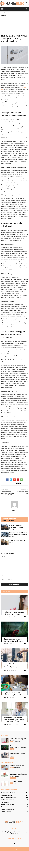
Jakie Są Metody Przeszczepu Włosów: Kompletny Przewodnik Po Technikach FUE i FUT (14, 720)
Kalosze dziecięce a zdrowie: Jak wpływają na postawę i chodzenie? (7, 493)
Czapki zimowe (5, 807)
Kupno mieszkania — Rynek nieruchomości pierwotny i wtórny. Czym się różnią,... (18, 774)
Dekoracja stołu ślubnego (8, 797)
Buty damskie (5, 802)
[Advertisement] (14, 25)
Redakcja (6, 44)
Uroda (11, 783)
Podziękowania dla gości (8, 793)
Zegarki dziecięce (6, 811)
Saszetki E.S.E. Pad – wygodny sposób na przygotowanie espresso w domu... (19, 755)
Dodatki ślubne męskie (7, 804)
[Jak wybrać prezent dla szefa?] (5, 767)
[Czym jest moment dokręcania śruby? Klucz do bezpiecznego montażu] (5, 534)
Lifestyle (11, 749)
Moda (11, 741)
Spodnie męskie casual (7, 809)
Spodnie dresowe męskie (8, 800)
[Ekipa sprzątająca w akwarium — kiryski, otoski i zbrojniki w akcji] (14, 632)
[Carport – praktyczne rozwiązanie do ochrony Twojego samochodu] (5, 527)
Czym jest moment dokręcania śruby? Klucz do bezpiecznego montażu (18, 534)
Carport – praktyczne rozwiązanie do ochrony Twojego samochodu (16, 527)
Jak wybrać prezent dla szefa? (17, 765)
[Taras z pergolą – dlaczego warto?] (5, 542)
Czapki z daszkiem (6, 795)
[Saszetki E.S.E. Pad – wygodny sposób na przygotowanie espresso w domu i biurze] (14, 658)
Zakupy (11, 758)
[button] (27, 9)
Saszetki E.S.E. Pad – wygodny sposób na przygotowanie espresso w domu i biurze (13, 666)
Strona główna (4, 12)
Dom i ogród (3, 15)
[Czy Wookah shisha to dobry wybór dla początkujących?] (14, 685)
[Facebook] (14, 843)
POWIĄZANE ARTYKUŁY (9, 518)
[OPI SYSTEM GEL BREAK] (5, 783)
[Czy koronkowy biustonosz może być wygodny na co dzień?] (14, 605)
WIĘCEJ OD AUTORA (8, 521)
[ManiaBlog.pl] (14, 3)
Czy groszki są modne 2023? (22, 492)
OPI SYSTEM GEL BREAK (16, 781)
